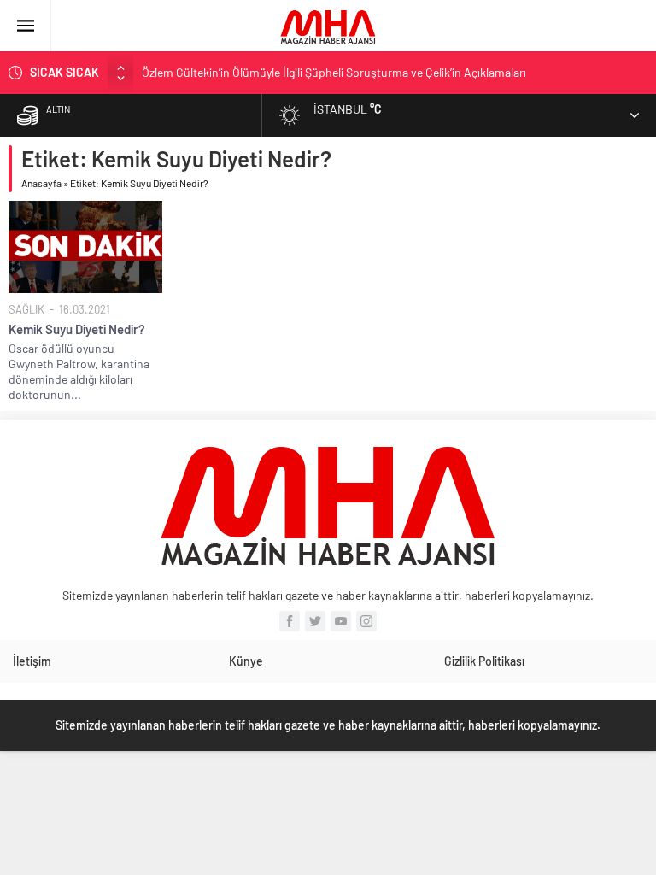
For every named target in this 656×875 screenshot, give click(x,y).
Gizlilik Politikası (484, 661)
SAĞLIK (26, 309)
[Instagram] (366, 621)
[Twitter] (315, 621)
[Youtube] (341, 621)
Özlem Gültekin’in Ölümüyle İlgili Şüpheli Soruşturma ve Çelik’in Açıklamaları (334, 72)
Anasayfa (41, 183)
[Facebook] (289, 621)
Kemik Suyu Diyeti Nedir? (77, 329)
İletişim (32, 661)
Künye (246, 661)
